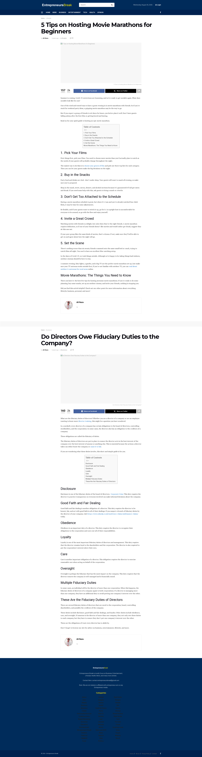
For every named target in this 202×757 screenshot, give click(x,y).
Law (101, 719)
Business (62, 12)
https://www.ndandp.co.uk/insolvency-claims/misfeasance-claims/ (112, 514)
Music (101, 727)
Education (84, 724)
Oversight (89, 476)
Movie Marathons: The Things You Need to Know (100, 145)
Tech (85, 12)
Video (118, 730)
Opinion (100, 12)
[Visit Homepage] (58, 4)
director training (84, 421)
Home (48, 12)
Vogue (118, 733)
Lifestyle (48, 18)
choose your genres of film (94, 166)
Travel (118, 724)
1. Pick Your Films (90, 133)
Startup (117, 711)
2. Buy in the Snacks (90, 135)
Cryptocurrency (84, 716)
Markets (101, 724)
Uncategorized (118, 727)
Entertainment (74, 12)
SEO (117, 705)
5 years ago (55, 38)
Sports (118, 708)
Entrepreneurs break (84, 730)
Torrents (118, 722)
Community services (84, 713)
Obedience (89, 468)
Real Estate (118, 697)
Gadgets (101, 700)
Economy (84, 722)
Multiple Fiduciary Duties (94, 479)
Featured (84, 735)
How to (101, 713)
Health (92, 12)
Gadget (101, 697)
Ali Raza (45, 38)
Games (101, 702)
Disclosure (89, 463)
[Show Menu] (42, 12)
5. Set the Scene (89, 143)
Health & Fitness (101, 708)
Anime (84, 697)
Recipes (118, 700)
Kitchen (101, 716)
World (118, 738)
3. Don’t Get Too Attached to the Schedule (98, 138)
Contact (154, 753)
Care (87, 474)
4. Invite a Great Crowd (91, 140)
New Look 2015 (101, 730)
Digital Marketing (84, 719)
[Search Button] (112, 5)
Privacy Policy (146, 753)
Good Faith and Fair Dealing (95, 466)
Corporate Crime (117, 494)
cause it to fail (95, 446)
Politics (101, 741)
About (138, 753)
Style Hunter (118, 716)
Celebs (84, 711)
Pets (101, 738)
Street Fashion (118, 713)
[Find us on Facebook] (160, 12)
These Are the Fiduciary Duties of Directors (100, 481)
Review (117, 702)
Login (159, 5)
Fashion (84, 733)
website (118, 735)
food (84, 741)
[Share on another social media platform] (139, 91)
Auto (84, 700)
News (54, 12)
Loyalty (88, 471)
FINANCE (84, 738)
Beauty (84, 702)
